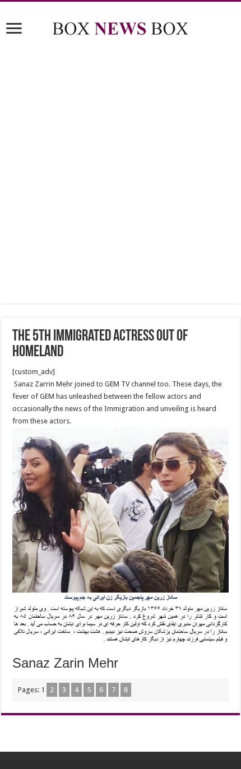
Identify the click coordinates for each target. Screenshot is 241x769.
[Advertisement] (120, 172)
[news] (120, 26)
